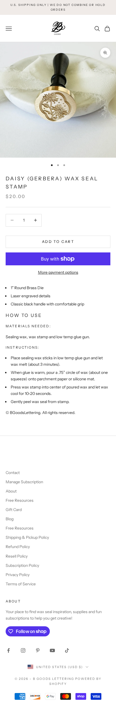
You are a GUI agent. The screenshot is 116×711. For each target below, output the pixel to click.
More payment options (58, 272)
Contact (13, 472)
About (11, 491)
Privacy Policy (18, 574)
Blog (10, 518)
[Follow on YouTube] (52, 650)
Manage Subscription (24, 481)
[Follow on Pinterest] (38, 650)
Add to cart (58, 241)
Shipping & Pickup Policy (27, 537)
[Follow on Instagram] (23, 650)
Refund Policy (18, 546)
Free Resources (20, 500)
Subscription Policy (22, 565)
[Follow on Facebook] (8, 650)
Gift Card (14, 509)
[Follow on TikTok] (67, 650)
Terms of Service (21, 583)
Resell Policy (17, 556)
